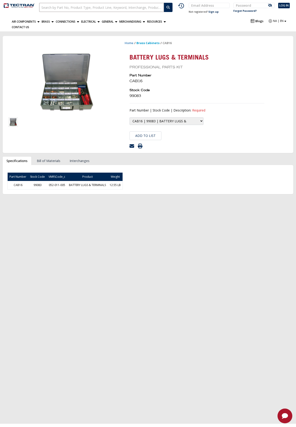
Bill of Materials (48, 161)
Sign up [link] (213, 11)
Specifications (17, 161)
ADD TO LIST (145, 135)
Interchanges (79, 161)
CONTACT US (20, 27)
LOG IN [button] (284, 5)
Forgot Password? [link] (245, 10)
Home (129, 43)
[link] (19, 5)
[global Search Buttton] (168, 7)
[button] (27, 22)
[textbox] (101, 7)
